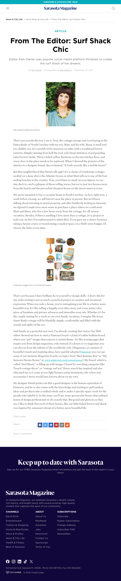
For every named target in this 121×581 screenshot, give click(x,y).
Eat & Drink (12, 516)
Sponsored (41, 542)
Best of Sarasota (15, 547)
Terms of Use (42, 547)
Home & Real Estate (17, 529)
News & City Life (14, 19)
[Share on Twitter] (45, 425)
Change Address (66, 525)
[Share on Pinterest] (56, 425)
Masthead (40, 520)
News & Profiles (14, 533)
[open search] (113, 8)
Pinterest (85, 351)
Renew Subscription (68, 520)
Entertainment (14, 520)
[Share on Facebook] (40, 425)
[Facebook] (7, 563)
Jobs (38, 529)
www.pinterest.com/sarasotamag (63, 360)
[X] (31, 563)
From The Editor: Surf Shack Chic (68, 19)
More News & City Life (37, 19)
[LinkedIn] (19, 563)
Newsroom (41, 533)
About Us (40, 516)
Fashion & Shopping (17, 525)
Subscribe (62, 516)
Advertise (40, 525)
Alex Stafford (66, 70)
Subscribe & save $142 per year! (60, 2)
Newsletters (64, 533)
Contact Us (41, 538)
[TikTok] (25, 563)
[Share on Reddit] (67, 425)
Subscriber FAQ (66, 529)
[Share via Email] (61, 425)
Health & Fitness (15, 542)
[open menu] (8, 8)
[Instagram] (13, 563)
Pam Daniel (36, 70)
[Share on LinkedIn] (51, 425)
